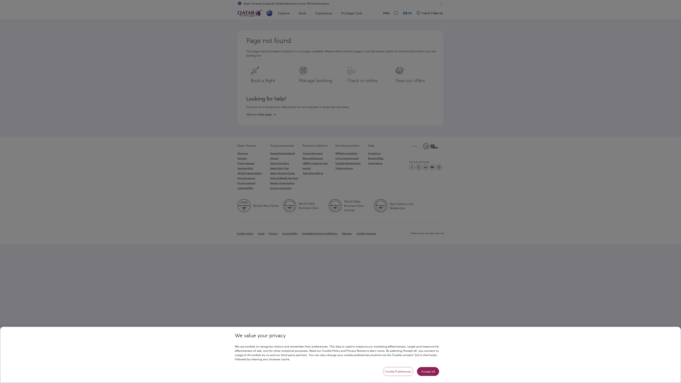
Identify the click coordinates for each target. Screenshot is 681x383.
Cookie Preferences (398, 371)
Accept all (428, 371)
